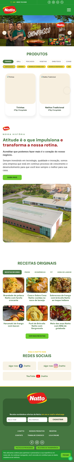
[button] (70, 33)
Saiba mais (12, 177)
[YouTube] (57, 2)
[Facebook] (49, 2)
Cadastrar (58, 419)
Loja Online (54, 435)
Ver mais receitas (37, 336)
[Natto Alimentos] (9, 10)
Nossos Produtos (37, 431)
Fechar (66, 455)
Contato (19, 435)
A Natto (21, 431)
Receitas (52, 431)
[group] (37, 30)
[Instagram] (53, 2)
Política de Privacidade (24, 448)
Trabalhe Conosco (36, 435)
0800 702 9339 (20, 2)
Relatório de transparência (48, 448)
